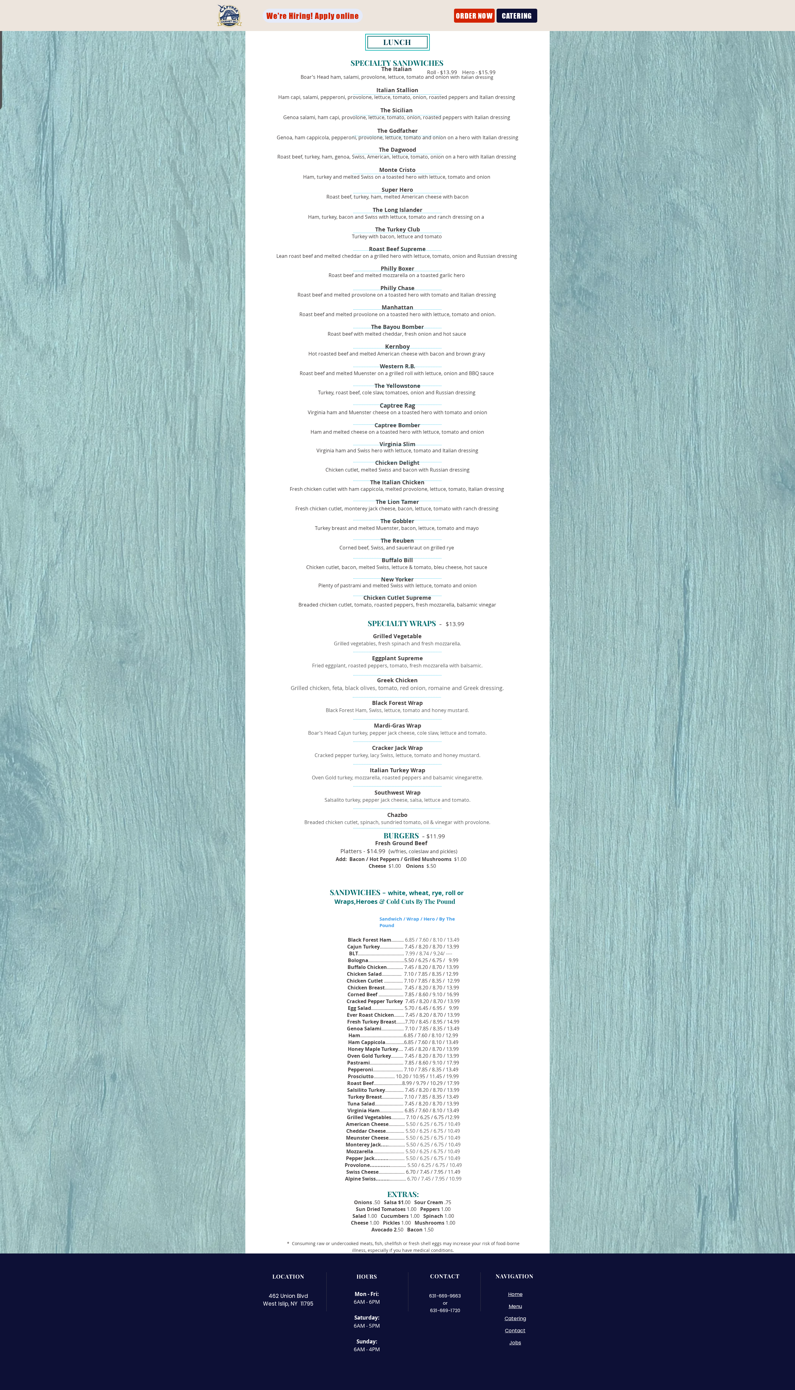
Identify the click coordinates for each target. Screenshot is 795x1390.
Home (515, 1294)
